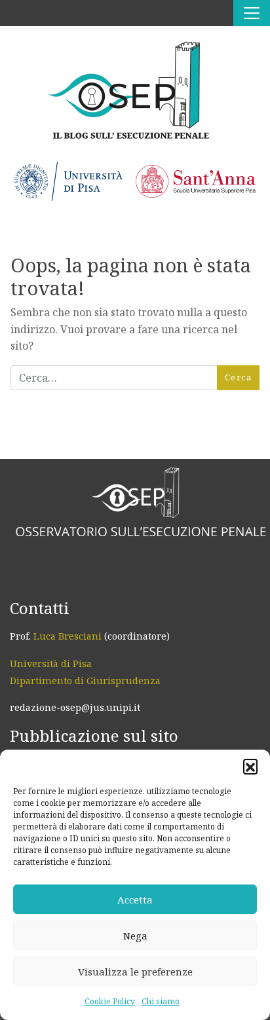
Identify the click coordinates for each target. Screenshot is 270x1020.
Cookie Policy (110, 1001)
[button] (250, 766)
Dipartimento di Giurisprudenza (85, 680)
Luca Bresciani (67, 636)
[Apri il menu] (251, 13)
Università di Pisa (51, 663)
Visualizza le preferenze (135, 971)
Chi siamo (161, 1001)
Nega (135, 935)
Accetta (135, 899)
